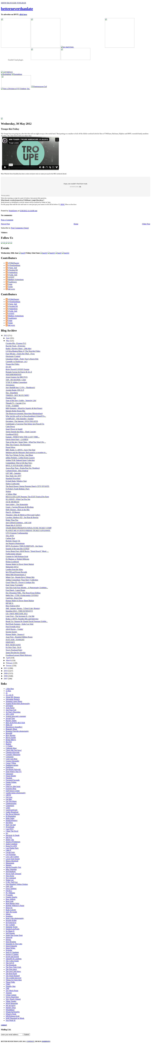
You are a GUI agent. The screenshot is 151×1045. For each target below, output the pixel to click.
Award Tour (10, 718)
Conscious (9, 757)
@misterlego (12, 272)
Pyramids (9, 895)
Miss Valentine (11, 869)
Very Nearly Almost (13, 999)
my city (8, 367)
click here (23, 14)
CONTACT (30, 1041)
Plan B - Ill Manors (13, 512)
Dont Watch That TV (14, 772)
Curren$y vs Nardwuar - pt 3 (16, 362)
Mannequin (10, 863)
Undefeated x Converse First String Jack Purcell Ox (25, 424)
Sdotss (8, 914)
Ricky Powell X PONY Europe (17, 369)
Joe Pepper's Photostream (15, 543)
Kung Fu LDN (11, 846)
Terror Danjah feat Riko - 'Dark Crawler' (21, 432)
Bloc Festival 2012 (13, 606)
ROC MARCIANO (13, 645)
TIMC (8, 984)
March (8, 660)
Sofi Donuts (10, 933)
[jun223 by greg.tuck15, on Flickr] (43, 253)
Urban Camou (11, 995)
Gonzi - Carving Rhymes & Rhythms (20, 507)
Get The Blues (11, 801)
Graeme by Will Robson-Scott (17, 556)
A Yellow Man (11, 494)
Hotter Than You (12, 520)
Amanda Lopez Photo (14, 701)
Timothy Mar (10, 986)
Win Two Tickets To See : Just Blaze (19, 455)
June (8, 338)
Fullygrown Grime (13, 791)
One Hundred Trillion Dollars (17, 884)
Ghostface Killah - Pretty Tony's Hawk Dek (22, 359)
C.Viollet (9, 746)
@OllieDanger (13, 263)
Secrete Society (11, 632)
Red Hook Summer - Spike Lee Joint (19, 624)
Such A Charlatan (12, 952)
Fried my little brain (13, 786)
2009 (6, 673)
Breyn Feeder (11, 738)
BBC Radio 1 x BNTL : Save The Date (20, 450)
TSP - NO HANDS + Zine (16, 380)
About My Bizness (13, 697)
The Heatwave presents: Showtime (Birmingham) (24, 414)
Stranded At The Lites (14, 944)
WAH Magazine (12, 1003)
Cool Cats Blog (11, 759)
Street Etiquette (11, 946)
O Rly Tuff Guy (12, 882)
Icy (7, 833)
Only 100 (9, 886)
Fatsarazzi (9, 774)
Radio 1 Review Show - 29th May (18, 349)
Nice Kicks (10, 876)
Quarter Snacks (11, 897)
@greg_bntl (12, 268)
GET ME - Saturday (13, 473)
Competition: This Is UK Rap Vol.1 (19, 463)
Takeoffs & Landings (13, 959)
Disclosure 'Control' (13, 356)
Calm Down (10, 427)
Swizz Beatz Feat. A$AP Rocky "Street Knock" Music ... (27, 551)
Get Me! (9, 799)
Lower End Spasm (13, 859)
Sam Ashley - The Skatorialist (17, 504)
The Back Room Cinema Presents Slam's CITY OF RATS (27, 486)
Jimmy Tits (10, 840)
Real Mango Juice (12, 903)
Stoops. (8, 940)
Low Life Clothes (12, 857)
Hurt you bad (11, 825)
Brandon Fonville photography (17, 731)
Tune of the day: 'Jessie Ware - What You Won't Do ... (26, 442)
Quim (10, 284)
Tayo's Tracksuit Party (14, 650)
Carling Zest (10, 538)
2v (7, 693)
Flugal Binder (11, 776)
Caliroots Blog (11, 748)
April (8, 658)
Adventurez (10, 385)
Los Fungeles (11, 855)
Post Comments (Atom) (20, 228)
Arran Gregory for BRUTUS (16, 377)
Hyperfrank (10, 827)
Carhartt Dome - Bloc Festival (17, 471)
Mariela (8, 865)
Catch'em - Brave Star (14, 598)
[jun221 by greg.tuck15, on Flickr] (51, 253)
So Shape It (10, 931)
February (9, 663)
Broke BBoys (11, 740)
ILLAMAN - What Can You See (18, 499)
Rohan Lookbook (12, 562)
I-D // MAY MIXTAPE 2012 (16, 614)
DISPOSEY (10, 642)
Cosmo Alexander (12, 761)
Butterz (8, 744)
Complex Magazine (13, 755)
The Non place (11, 969)
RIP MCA (9, 603)
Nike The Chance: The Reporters (18, 445)
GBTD (8, 795)
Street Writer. (10, 948)
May (8, 341)
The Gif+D (10, 963)
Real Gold (9, 901)
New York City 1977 (13, 476)
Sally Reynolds (11, 912)
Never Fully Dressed (13, 874)
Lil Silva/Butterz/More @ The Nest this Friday (23, 351)
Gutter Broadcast (12, 812)
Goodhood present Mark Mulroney (19, 655)
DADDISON (46, 1041)
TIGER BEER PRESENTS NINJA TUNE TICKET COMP (28, 528)
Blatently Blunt (11, 729)
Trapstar (9, 993)
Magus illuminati (12, 861)
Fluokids (9, 778)
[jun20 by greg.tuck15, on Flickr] (22, 253)
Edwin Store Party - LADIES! (17, 440)
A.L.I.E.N (9, 695)
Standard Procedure (13, 478)
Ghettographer (11, 803)
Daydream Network (13, 769)
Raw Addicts (10, 899)
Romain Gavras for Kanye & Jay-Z (19, 372)
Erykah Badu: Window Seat (16, 481)
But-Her (9, 742)
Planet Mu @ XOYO (14, 525)
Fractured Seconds (12, 780)
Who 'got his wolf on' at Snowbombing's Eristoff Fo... (26, 416)
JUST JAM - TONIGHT (15, 640)
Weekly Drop (11, 1008)
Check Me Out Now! (14, 750)
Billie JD (9, 725)
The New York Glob (13, 967)
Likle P (8, 850)
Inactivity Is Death (12, 835)
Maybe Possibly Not (13, 867)
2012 (6, 336)
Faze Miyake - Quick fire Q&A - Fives (20, 354)
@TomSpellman (14, 265)
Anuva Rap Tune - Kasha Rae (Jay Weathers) (23, 468)
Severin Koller (11, 920)
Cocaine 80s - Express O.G (16, 343)
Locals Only (10, 852)
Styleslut (9, 950)
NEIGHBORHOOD (13, 375)
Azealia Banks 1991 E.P (15, 390)
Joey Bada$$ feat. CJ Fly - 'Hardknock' (20, 388)
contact (4, 1025)
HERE (63, 204)
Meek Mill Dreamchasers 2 (16, 575)
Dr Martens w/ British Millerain (17, 559)
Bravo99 (9, 733)
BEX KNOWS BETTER (15, 723)
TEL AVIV (10, 536)
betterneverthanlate (17, 8)
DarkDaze (9, 767)
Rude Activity (11, 910)
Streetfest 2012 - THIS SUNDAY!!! (19, 611)
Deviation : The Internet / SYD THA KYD (22, 421)
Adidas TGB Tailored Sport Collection (20, 460)
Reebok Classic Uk (13, 541)
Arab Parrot (10, 708)
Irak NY (9, 837)
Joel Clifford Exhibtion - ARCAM (18, 523)
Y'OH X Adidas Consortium (16, 382)
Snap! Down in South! (14, 429)
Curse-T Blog (11, 763)
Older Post (146, 224)
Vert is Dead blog (12, 997)
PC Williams (10, 893)
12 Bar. (8, 691)
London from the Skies (14, 569)
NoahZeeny (13, 211)
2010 (6, 671)
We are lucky (10, 1005)
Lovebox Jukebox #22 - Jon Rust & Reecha (22, 517)
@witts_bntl (12, 275)
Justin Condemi (11, 844)
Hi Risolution (11, 816)
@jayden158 (13, 270)
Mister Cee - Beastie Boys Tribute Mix (20, 577)
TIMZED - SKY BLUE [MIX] (17, 395)
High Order (10, 818)
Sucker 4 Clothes (12, 954)
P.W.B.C (9, 891)
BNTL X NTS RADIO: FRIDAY (18, 465)
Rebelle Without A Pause (15, 906)
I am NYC (10, 829)
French (8, 784)
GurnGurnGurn (11, 810)
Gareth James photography (16, 793)
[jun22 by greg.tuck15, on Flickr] (58, 253)
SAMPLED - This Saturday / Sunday (20, 419)
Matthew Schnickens (16, 280)
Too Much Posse (12, 991)
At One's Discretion (13, 712)
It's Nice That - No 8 (13, 647)
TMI (7, 988)
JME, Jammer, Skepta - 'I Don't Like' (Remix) (23, 608)
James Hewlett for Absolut (15, 653)
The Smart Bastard (13, 976)
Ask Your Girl (11, 710)
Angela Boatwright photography (18, 704)
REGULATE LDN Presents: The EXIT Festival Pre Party (27, 497)
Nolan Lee (10, 880)
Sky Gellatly (10, 925)
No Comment (11, 878)
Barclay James (11, 721)
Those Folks (10, 982)
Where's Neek (11, 1014)
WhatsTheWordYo (13, 1012)
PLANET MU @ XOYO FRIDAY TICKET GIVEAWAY (28, 530)
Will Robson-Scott (12, 1016)
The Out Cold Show (13, 971)
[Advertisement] (18, 104)
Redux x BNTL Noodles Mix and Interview (22, 619)
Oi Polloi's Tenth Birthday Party (17, 489)
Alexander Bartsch (13, 699)
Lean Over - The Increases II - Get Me (20, 616)
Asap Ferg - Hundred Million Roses (19, 637)
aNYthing (9, 706)
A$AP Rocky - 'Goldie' (14, 629)
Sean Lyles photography (15, 918)
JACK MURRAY (12, 502)
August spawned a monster (16, 716)
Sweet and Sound (12, 957)
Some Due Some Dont (14, 935)
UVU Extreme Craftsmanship (17, 533)
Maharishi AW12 (12, 567)
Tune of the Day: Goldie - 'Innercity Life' (21, 401)
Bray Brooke (10, 735)
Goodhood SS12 (12, 434)
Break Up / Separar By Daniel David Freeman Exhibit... (27, 621)
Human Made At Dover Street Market (20, 564)
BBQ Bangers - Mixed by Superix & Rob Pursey (24, 408)
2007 (6, 679)
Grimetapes (10, 806)
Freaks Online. (11, 782)
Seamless (9, 916)
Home (76, 224)
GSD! (8, 808)
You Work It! (10, 1020)
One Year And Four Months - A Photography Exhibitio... (27, 588)
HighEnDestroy (11, 820)
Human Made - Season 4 (15, 634)
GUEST (11, 277)
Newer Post (5, 224)
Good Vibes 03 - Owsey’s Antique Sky (20, 582)
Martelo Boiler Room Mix (15, 411)
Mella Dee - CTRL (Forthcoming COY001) (22, 595)
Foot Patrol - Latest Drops (15, 590)
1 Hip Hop (10, 689)
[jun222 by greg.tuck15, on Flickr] (65, 253)
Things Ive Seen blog (14, 980)
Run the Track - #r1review (15, 346)
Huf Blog (9, 823)
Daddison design (12, 765)
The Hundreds (11, 965)
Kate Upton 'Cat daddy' (14, 585)
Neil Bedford (10, 872)
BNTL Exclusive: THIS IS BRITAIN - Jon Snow (24, 546)
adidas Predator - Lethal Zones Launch (20, 458)
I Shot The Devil (12, 831)
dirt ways (11, 289)
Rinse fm (9, 908)
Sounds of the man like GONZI (17, 549)
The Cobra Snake (12, 961)
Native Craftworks (12, 484)
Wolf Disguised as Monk (15, 1018)
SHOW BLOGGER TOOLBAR (13, 3)
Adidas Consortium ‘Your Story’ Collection (22, 580)
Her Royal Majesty (13, 814)
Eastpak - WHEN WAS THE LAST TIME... (22, 437)
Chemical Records (12, 752)
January (9, 666)
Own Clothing (11, 889)
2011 (6, 668)
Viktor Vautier (11, 1001)
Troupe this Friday (12, 364)
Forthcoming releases (13, 554)
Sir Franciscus (11, 923)
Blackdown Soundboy (14, 727)
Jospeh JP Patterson (13, 842)
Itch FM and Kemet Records (16, 572)
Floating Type (11, 398)
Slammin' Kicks (11, 927)
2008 (6, 676)
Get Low (9, 797)
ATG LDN (10, 714)
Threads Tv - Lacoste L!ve (16, 403)
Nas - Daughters (12, 393)
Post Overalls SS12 (13, 627)
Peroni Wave (10, 447)
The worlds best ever (13, 978)
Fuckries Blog (11, 789)
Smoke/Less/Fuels (12, 929)
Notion (8, 491)
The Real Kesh (11, 974)
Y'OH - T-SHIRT (12, 406)
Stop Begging (11, 942)
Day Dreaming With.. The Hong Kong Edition (23, 593)
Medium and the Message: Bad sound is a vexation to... (26, 453)
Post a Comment (7, 220)
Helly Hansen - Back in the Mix (17, 510)
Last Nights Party (12, 848)
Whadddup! (10, 1010)
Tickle (10, 287)
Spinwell (9, 937)
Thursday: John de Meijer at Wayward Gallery (23, 515)
